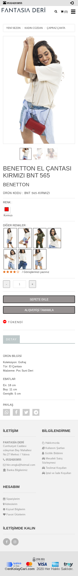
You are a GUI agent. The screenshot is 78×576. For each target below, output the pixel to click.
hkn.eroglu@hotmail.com (20, 464)
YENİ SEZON (13, 28)
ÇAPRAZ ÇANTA (56, 28)
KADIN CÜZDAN (34, 28)
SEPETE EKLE (39, 299)
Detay (11, 339)
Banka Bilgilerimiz (17, 470)
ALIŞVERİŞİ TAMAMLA (39, 310)
